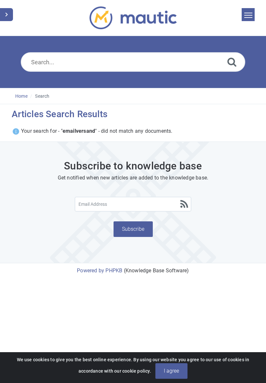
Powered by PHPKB (99, 270)
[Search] (231, 61)
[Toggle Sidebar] (6, 14)
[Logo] (133, 18)
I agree (171, 371)
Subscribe (133, 229)
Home (21, 96)
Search (42, 96)
